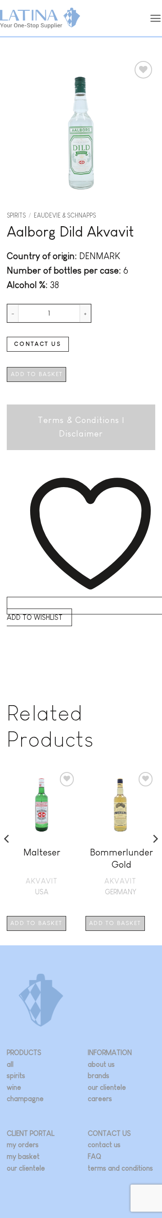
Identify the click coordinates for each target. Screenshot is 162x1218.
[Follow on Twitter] (108, 1182)
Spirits (16, 215)
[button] (155, 18)
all (10, 1064)
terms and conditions (120, 1168)
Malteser (41, 852)
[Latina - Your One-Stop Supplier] (40, 18)
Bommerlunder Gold (121, 858)
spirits (16, 1075)
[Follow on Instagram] (94, 1182)
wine (14, 1087)
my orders (23, 1144)
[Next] (154, 856)
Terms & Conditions (78, 420)
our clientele (107, 1087)
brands (98, 1075)
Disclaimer (81, 433)
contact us (104, 1144)
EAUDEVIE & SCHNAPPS (65, 215)
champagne (25, 1098)
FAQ (94, 1156)
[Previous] (7, 856)
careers (100, 1098)
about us (101, 1064)
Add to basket (37, 374)
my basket (23, 1156)
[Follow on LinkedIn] (121, 1182)
